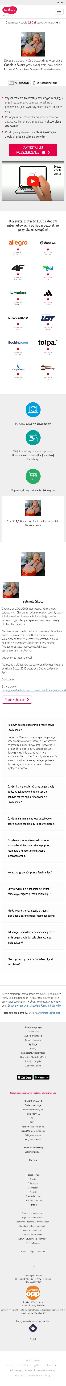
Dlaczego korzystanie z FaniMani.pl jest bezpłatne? (30, 961)
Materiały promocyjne (33, 1109)
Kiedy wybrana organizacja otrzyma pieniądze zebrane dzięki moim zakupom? (31, 913)
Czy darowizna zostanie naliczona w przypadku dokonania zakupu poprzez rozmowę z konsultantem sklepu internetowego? (29, 848)
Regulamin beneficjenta (32, 1217)
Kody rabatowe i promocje (33, 1052)
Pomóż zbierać (16, 700)
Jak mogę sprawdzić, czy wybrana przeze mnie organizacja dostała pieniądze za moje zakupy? (31, 937)
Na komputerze (22, 82)
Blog (33, 1118)
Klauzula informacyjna (32, 1234)
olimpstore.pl (24, 1365)
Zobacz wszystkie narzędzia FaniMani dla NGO (34, 1005)
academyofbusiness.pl (40, 1375)
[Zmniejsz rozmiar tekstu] (62, 2)
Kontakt (33, 1204)
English (33, 1339)
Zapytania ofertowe (33, 1200)
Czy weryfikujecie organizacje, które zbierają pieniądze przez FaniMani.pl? (29, 891)
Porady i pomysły (33, 1061)
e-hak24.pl (20, 1375)
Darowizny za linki (33, 1130)
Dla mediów (33, 1187)
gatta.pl (37, 1365)
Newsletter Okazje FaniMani (33, 1057)
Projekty (33, 1191)
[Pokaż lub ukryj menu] (59, 11)
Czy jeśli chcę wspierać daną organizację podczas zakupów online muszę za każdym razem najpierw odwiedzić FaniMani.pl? (31, 794)
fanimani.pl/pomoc (49, 1012)
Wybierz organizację (33, 1035)
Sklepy (33, 1048)
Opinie (33, 1179)
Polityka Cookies (33, 1243)
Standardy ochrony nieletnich (32, 1226)
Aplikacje (33, 1044)
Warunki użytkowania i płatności (32, 1238)
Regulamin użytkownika (32, 1213)
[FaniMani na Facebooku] (33, 1267)
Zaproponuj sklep (33, 1065)
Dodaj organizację (33, 1105)
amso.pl (11, 1365)
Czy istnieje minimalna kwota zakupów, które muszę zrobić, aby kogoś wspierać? (31, 821)
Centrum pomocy (33, 1040)
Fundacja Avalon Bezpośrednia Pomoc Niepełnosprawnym (39, 69)
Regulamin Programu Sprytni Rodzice (32, 1221)
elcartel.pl (30, 1370)
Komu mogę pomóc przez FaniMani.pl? (30, 872)
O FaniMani (33, 1183)
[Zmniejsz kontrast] (58, 2)
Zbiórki (33, 1122)
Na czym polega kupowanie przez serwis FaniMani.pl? (31, 727)
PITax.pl (36, 1313)
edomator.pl (16, 1370)
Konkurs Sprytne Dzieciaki (33, 1251)
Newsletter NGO (33, 1113)
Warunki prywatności (32, 1230)
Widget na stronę (33, 1135)
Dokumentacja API (33, 1151)
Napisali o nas (33, 1174)
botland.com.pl (52, 1365)
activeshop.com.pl (47, 1370)
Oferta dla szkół (33, 1196)
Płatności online (33, 1126)
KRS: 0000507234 (33, 1281)
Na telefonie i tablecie (47, 82)
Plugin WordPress (33, 1139)
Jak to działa (33, 1031)
